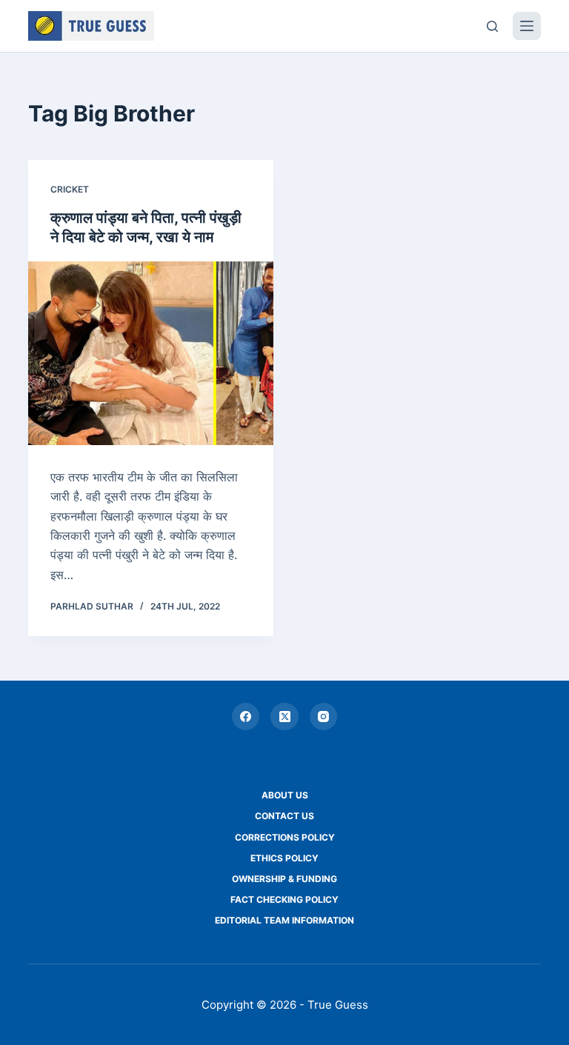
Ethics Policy (284, 858)
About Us (285, 795)
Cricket (69, 189)
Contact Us (284, 815)
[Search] (492, 26)
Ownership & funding (284, 878)
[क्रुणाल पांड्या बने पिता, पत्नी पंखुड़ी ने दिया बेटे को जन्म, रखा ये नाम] (150, 353)
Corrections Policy (285, 837)
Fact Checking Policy (284, 899)
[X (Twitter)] (284, 717)
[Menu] (527, 26)
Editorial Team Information (284, 920)
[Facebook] (246, 717)
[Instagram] (324, 717)
